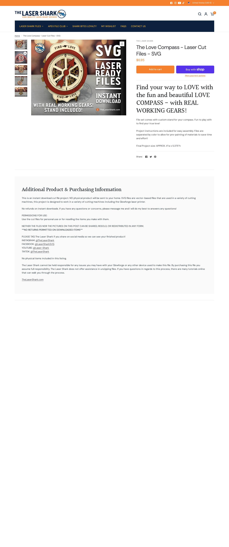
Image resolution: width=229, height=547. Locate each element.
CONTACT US (138, 26)
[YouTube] (179, 3)
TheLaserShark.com (32, 279)
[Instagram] (175, 3)
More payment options (195, 75)
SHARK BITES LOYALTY (84, 26)
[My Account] (206, 14)
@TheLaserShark (45, 240)
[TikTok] (183, 3)
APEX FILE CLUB (56, 26)
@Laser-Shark (41, 247)
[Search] (200, 14)
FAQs (123, 26)
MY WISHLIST (108, 26)
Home (17, 36)
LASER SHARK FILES (30, 26)
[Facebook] (171, 3)
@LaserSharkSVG (44, 244)
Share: (139, 157)
